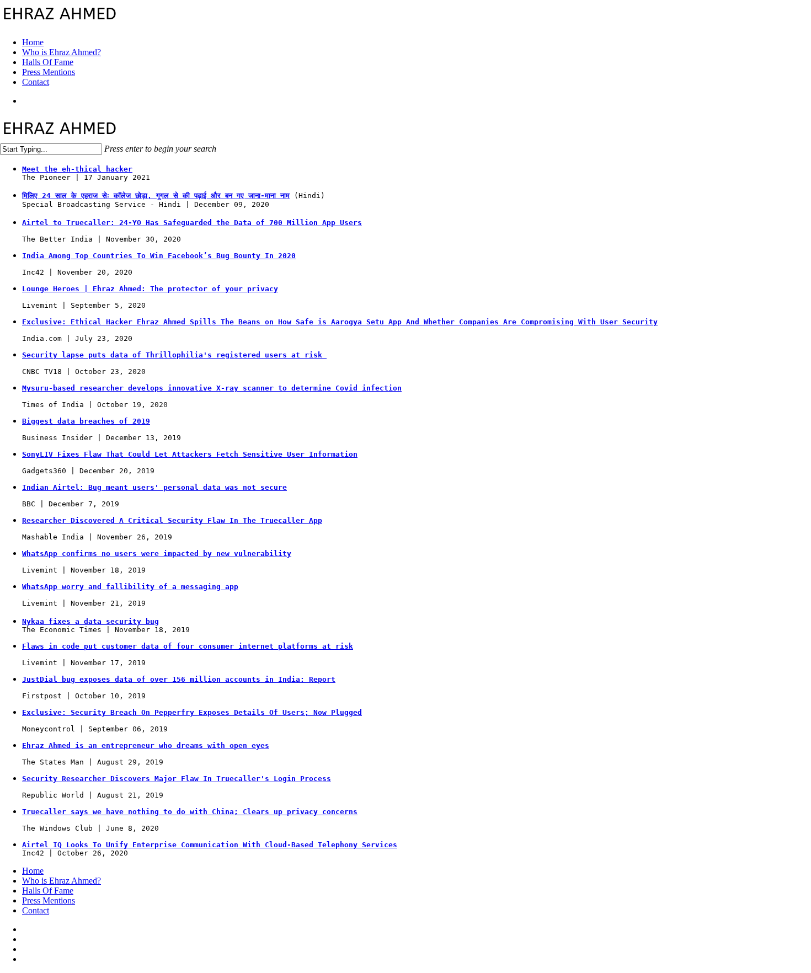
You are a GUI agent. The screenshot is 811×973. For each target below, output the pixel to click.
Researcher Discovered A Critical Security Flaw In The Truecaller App (172, 520)
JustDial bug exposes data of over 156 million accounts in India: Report (178, 679)
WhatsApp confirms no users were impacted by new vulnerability (156, 553)
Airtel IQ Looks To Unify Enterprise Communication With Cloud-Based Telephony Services (209, 845)
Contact (35, 910)
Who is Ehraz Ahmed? (61, 880)
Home (33, 870)
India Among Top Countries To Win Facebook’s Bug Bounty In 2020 (159, 256)
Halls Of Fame (47, 890)
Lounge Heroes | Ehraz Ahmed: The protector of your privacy (150, 289)
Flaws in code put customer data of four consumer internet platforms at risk (187, 646)
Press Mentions (48, 900)
